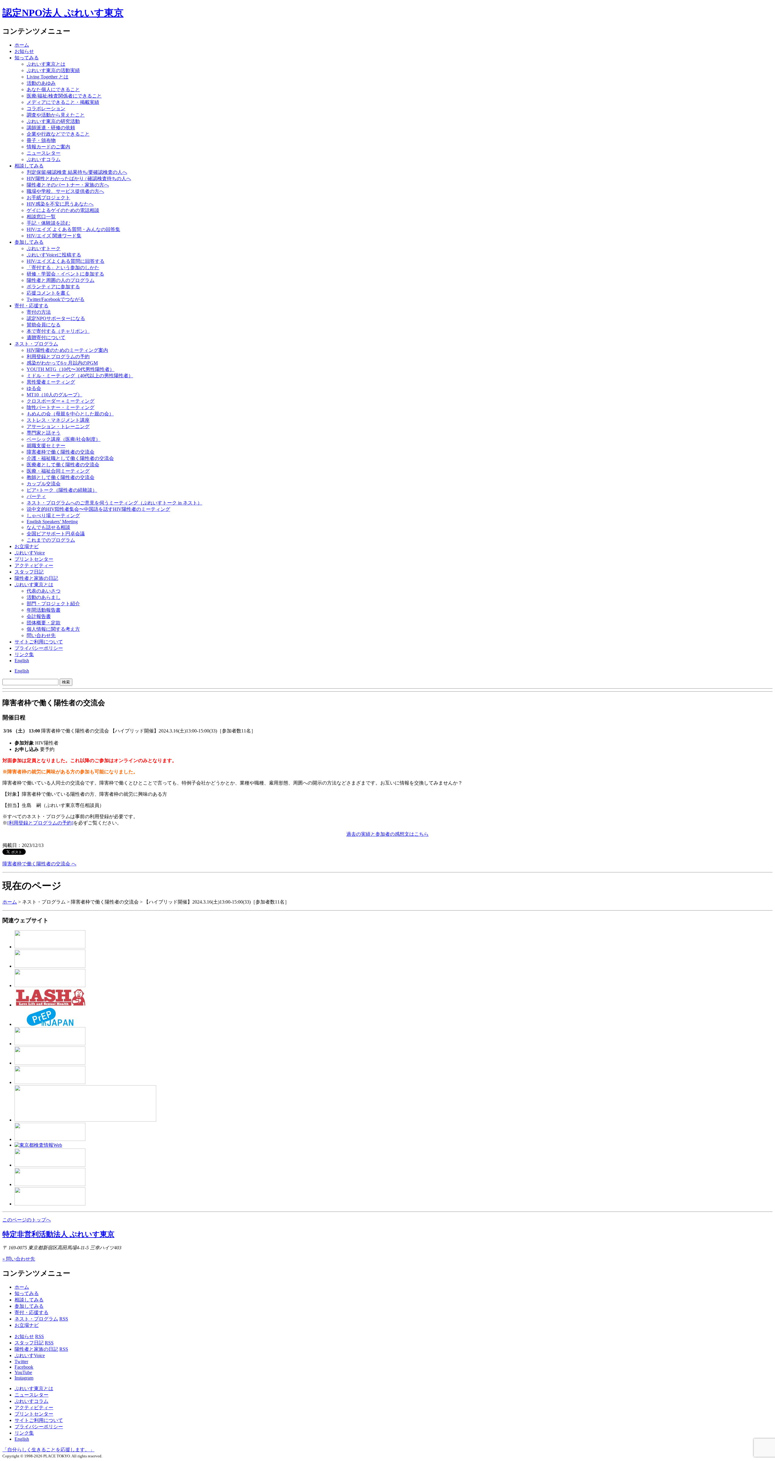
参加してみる (29, 242)
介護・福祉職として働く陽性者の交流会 (70, 458)
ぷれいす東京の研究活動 (53, 121)
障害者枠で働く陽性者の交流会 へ (39, 863)
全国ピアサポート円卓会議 (56, 533)
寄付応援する (31, 305)
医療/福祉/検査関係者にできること (64, 95)
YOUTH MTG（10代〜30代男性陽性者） (70, 369)
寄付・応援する (31, 1312)
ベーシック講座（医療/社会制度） (64, 439)
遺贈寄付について (46, 337)
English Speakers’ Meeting (52, 521)
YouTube (23, 1372)
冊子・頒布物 (41, 140)
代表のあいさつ (44, 590)
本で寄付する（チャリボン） (58, 331)
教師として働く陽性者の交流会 (60, 477)
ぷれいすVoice (30, 552)
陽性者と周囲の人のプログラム (60, 280)
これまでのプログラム (51, 540)
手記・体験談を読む (48, 223)
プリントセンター (34, 559)
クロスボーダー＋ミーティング (60, 401)
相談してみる (29, 165)
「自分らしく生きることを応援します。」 (48, 1449)
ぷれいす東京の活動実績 (53, 70)
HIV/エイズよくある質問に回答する (65, 261)
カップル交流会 (44, 483)
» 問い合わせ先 (18, 1258)
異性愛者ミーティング (51, 382)
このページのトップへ (26, 1219)
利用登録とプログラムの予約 (58, 356)
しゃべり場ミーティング (53, 515)
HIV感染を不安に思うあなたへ (60, 204)
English (22, 660)
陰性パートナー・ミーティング (60, 407)
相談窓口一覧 (41, 216)
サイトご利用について (39, 641)
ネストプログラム (36, 343)
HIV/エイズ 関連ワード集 (54, 235)
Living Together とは (47, 76)
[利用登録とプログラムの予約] (40, 822)
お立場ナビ (27, 546)
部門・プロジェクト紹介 (53, 603)
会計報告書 (39, 616)
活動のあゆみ (41, 83)
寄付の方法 (39, 312)
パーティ (36, 496)
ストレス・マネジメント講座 (58, 420)
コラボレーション (46, 108)
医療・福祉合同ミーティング (58, 471)
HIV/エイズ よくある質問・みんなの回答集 (73, 229)
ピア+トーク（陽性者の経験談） (62, 490)
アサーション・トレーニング (58, 426)
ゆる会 (34, 388)
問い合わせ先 (41, 635)
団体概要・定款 (44, 622)
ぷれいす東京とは (46, 64)
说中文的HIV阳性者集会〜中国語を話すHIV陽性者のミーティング (98, 509)
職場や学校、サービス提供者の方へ (65, 191)
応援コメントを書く (48, 293)
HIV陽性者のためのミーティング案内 (67, 350)
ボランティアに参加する (53, 286)
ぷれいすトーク (44, 248)
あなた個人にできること (53, 89)
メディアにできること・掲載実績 (63, 102)
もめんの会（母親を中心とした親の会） (70, 413)
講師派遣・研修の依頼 (51, 127)
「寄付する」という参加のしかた (63, 267)
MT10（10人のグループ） (54, 394)
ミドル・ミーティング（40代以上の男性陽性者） (80, 375)
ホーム (22, 45)
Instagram (24, 1377)
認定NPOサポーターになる (56, 318)
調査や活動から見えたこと (56, 114)
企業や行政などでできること (58, 134)
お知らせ (24, 51)
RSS (63, 1318)
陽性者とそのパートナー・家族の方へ (68, 184)
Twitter (21, 1361)
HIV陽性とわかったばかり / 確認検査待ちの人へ (79, 178)
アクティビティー (34, 565)
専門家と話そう (44, 432)
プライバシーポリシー (39, 648)
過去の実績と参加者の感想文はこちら (387, 834)
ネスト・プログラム (36, 1318)
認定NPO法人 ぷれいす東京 (63, 12)
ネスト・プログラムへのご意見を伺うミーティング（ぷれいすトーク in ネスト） (114, 502)
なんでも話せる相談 (48, 527)
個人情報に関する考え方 (53, 629)
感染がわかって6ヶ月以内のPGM (62, 362)
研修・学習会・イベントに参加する (65, 273)
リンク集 (24, 654)
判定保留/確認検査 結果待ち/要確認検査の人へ (77, 172)
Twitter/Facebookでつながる (55, 299)
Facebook (24, 1367)
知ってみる (27, 57)
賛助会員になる (44, 324)
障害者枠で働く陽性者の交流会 (60, 451)
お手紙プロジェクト (48, 197)
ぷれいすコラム (44, 159)
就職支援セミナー (46, 445)
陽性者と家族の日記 (36, 578)
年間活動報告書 (44, 610)
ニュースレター (44, 153)
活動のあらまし (44, 597)
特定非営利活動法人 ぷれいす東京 (58, 1234)
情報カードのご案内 (48, 146)
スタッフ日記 (29, 571)
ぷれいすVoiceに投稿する (54, 254)
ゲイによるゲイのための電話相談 (63, 210)
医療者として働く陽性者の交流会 (63, 464)
